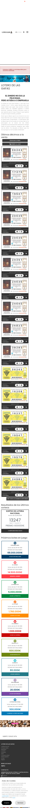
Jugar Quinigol (15, 674)
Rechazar (20, 803)
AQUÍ (14, 797)
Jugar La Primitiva (15, 596)
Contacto (3, 751)
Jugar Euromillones (15, 556)
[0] (24, 32)
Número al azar (16, 144)
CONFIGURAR (5, 796)
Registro (3, 759)
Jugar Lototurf (15, 615)
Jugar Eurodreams (15, 694)
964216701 (5, 775)
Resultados (3, 749)
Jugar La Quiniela (15, 635)
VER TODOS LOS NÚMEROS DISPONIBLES (17, 499)
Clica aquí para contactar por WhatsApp (11, 777)
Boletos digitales (5, 756)
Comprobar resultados (15, 530)
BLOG (2, 753)
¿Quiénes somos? (5, 746)
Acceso (19, 32)
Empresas (3, 752)
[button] (2, 80)
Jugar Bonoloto (15, 654)
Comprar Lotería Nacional (15, 713)
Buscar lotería (15, 140)
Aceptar (6, 803)
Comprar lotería (4, 748)
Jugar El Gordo (15, 576)
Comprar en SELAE (5, 755)
